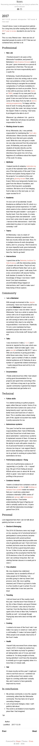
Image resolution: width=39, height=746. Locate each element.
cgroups (17, 497)
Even (31, 741)
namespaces (28, 497)
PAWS (10, 93)
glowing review (19, 179)
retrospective (22, 19)
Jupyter (32, 302)
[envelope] (18, 9)
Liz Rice (21, 487)
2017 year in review (9, 31)
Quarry (33, 91)
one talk (13, 350)
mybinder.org (31, 166)
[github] (21, 9)
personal (14, 19)
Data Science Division (22, 62)
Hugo (18, 741)
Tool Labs (32, 133)
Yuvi (20, 1)
